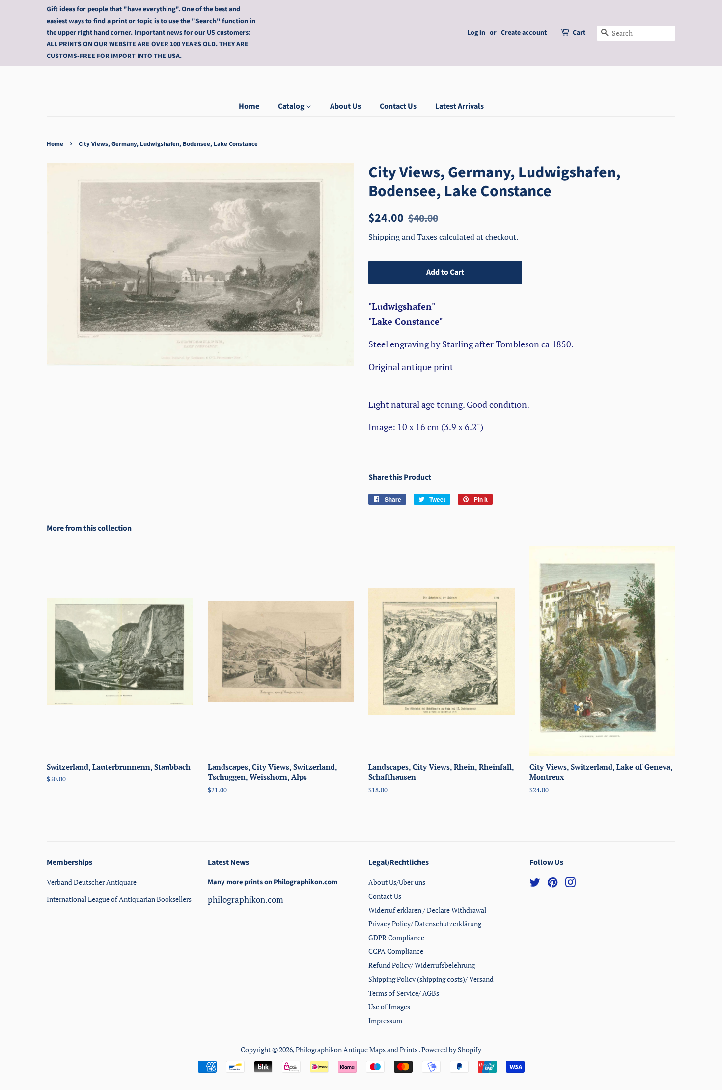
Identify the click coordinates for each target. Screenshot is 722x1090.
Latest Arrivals (459, 106)
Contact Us (398, 106)
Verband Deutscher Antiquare (92, 882)
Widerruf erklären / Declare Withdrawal (427, 910)
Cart (579, 33)
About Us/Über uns (396, 882)
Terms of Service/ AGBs (403, 993)
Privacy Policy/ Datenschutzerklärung (424, 923)
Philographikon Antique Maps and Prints (357, 1049)
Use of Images (389, 1006)
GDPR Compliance (396, 937)
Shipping (385, 236)
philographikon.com (245, 899)
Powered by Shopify (451, 1049)
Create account (524, 33)
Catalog (292, 106)
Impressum (385, 1020)
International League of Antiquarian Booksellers (119, 899)
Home (249, 106)
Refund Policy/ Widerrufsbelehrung (421, 965)
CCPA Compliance (395, 951)
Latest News (228, 862)
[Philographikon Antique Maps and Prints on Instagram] (570, 884)
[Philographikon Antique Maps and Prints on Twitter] (534, 884)
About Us (345, 106)
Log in (476, 33)
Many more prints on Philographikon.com (272, 882)
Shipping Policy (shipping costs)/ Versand (431, 979)
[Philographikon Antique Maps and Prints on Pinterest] (552, 884)
